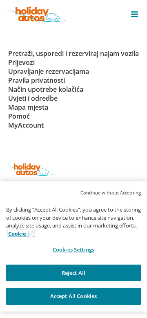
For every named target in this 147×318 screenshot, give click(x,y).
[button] (134, 14)
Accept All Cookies (73, 296)
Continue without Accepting (110, 193)
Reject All (73, 272)
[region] (73, 246)
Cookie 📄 (21, 233)
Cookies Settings (73, 249)
